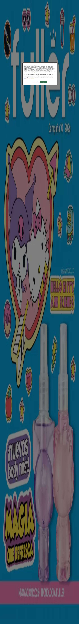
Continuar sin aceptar (53, 63)
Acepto (43, 82)
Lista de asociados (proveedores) (29, 78)
